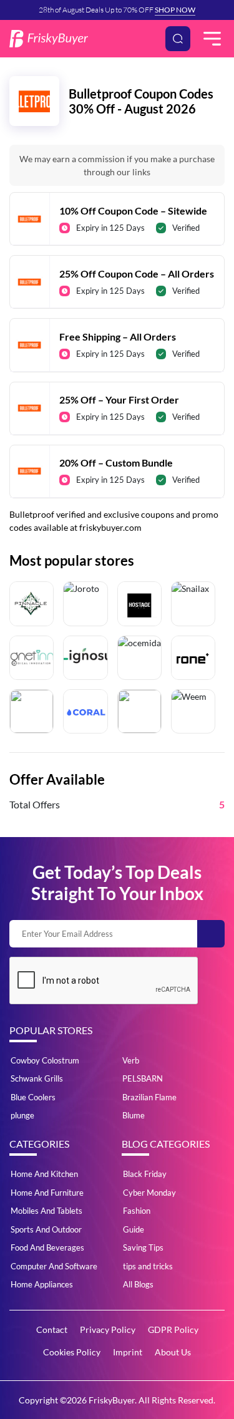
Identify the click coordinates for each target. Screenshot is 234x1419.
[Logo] (48, 38)
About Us (173, 1352)
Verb (130, 1060)
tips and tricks (148, 1266)
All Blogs (138, 1284)
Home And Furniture (47, 1193)
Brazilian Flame (149, 1097)
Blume (133, 1115)
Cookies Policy (71, 1352)
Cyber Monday (149, 1193)
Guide (133, 1229)
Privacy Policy (107, 1329)
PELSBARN (142, 1078)
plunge (22, 1115)
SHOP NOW (175, 9)
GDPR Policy (173, 1329)
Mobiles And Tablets (46, 1211)
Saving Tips (143, 1247)
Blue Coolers (33, 1097)
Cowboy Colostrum (45, 1060)
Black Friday (145, 1174)
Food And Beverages (47, 1247)
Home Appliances (42, 1284)
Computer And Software (54, 1266)
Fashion (136, 1211)
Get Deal (117, 331)
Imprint (127, 1352)
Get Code (117, 205)
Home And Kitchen (44, 1174)
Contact (51, 1329)
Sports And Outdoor (46, 1229)
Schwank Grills (37, 1078)
